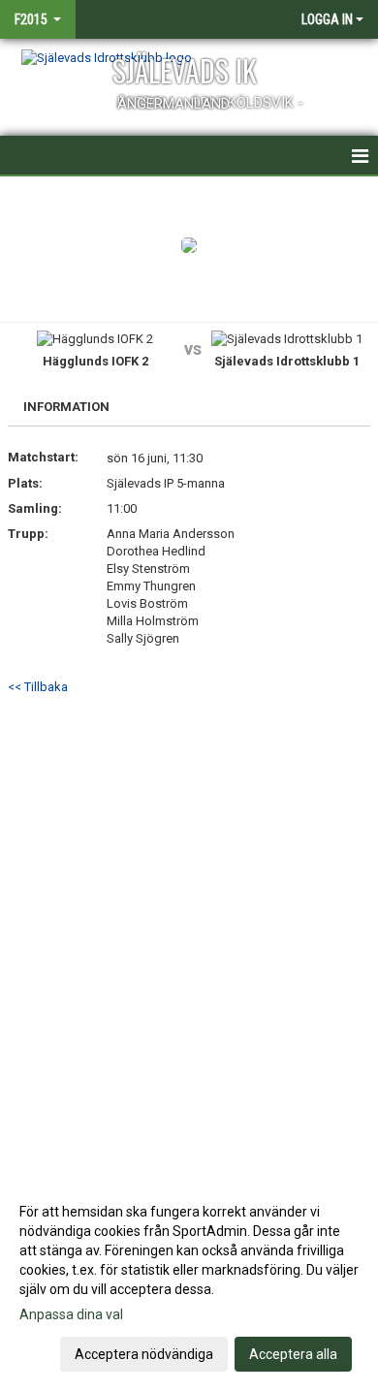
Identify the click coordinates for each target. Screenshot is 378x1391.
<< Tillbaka (38, 687)
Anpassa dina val (71, 1314)
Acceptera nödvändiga (144, 1354)
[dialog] (189, 1282)
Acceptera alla (293, 1354)
